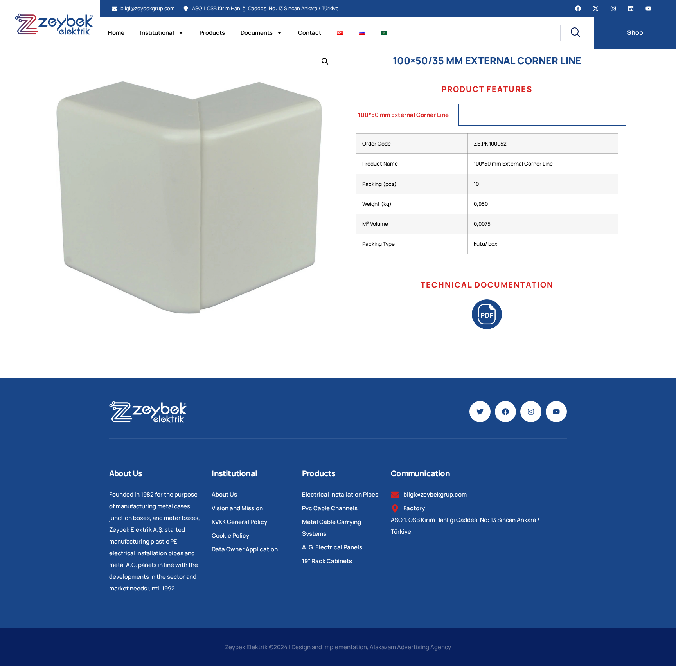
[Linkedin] (631, 8)
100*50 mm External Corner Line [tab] (403, 115)
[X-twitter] (596, 8)
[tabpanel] (487, 197)
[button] (325, 61)
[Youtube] (648, 8)
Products (212, 33)
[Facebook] (578, 8)
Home (116, 33)
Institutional (157, 33)
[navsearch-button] (570, 33)
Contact (309, 33)
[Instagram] (613, 8)
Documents (257, 33)
